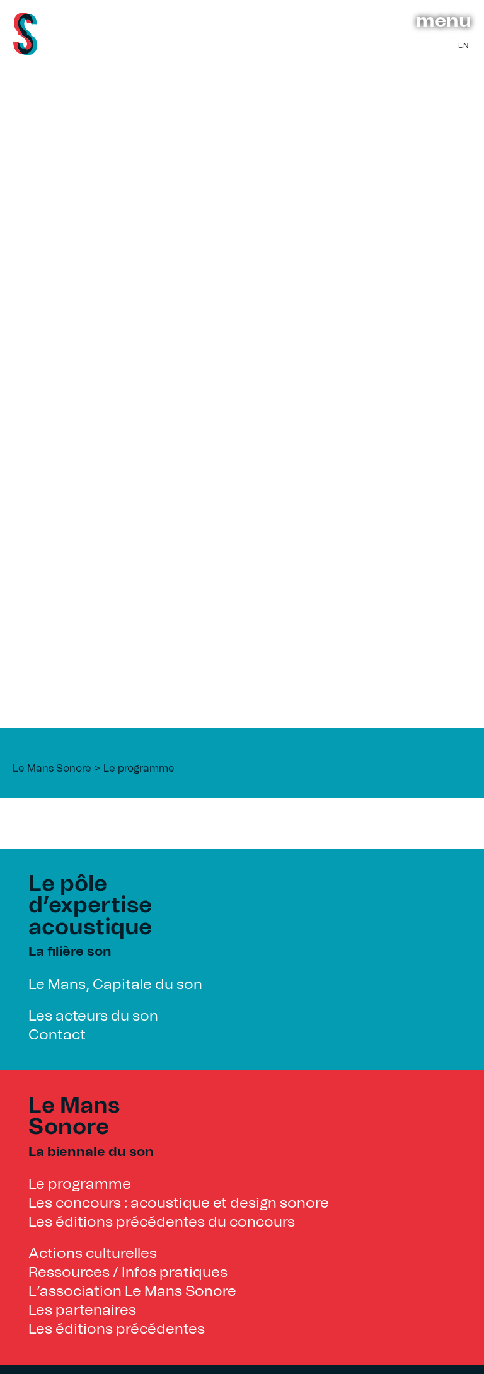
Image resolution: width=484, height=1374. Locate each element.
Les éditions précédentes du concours (161, 1222)
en (463, 45)
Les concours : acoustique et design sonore (178, 1203)
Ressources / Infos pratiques (128, 1273)
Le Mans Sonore (52, 769)
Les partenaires (82, 1310)
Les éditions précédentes (116, 1329)
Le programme (139, 769)
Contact (57, 1035)
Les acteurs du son (93, 1016)
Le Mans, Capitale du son (115, 985)
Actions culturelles (92, 1254)
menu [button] (443, 22)
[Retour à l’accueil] (25, 51)
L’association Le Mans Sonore (132, 1292)
